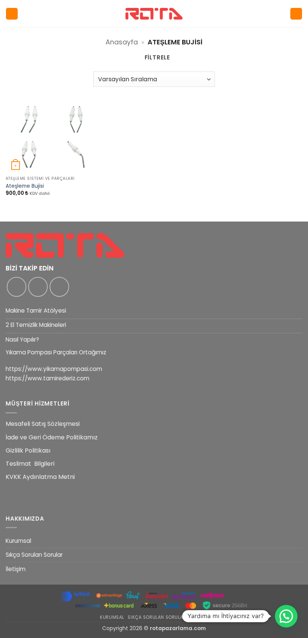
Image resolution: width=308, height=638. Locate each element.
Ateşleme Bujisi (25, 186)
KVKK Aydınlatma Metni (40, 476)
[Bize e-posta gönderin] (59, 286)
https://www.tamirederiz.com (47, 378)
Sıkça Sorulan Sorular (34, 555)
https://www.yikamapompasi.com (54, 369)
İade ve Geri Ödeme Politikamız (52, 437)
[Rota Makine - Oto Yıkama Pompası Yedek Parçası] (154, 13)
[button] (12, 14)
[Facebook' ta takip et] (16, 286)
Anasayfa (122, 42)
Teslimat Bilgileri (30, 463)
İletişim (16, 569)
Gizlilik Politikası (28, 450)
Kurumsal (18, 541)
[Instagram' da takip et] (38, 286)
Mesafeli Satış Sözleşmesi (43, 423)
